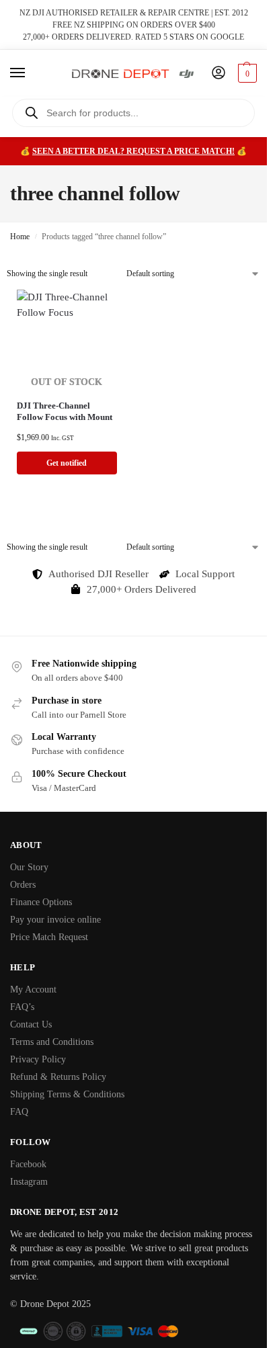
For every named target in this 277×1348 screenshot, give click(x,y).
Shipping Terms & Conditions (67, 1094)
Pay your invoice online (55, 920)
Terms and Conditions (51, 1042)
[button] (246, 73)
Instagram (29, 1182)
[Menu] (30, 73)
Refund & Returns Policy (58, 1077)
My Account (33, 989)
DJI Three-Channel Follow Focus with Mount (64, 411)
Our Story (29, 867)
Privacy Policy (38, 1059)
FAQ (19, 1112)
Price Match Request (49, 937)
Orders (23, 885)
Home (20, 236)
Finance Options (41, 902)
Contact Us (31, 1024)
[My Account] (218, 74)
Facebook (28, 1164)
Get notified (66, 463)
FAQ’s (22, 1007)
